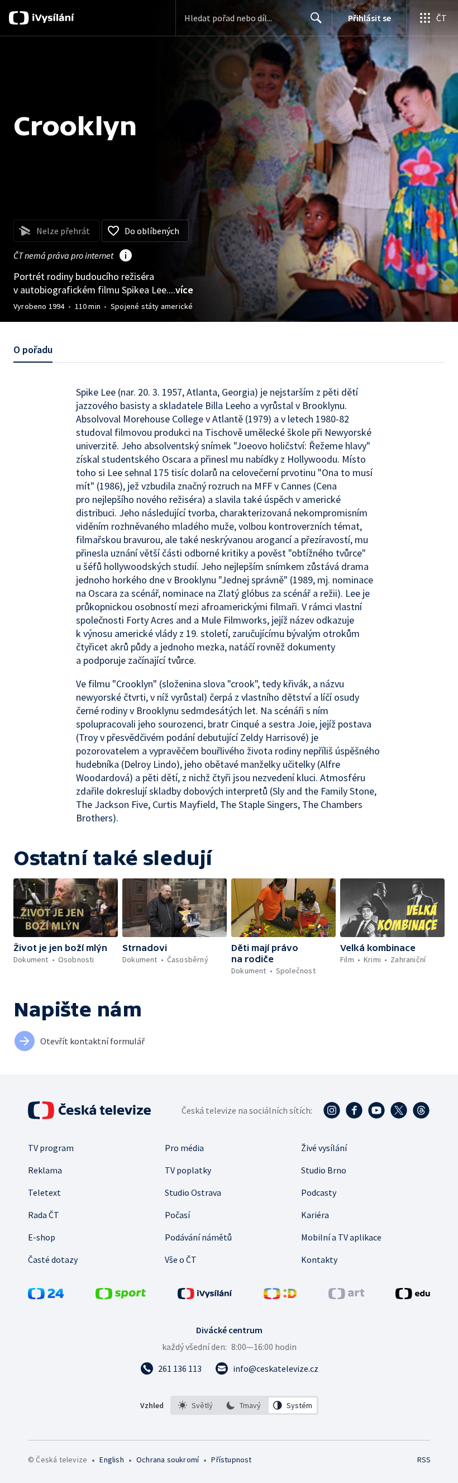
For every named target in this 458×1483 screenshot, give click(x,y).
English (111, 1460)
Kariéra (315, 1214)
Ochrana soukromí (167, 1460)
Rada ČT (43, 1214)
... (181, 289)
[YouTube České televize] (376, 1110)
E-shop (41, 1237)
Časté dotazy (53, 1259)
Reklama (45, 1170)
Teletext (44, 1192)
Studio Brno (323, 1170)
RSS (423, 1460)
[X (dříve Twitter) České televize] (399, 1110)
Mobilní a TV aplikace (341, 1237)
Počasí (177, 1214)
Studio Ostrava (193, 1192)
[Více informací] (125, 256)
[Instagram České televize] (332, 1110)
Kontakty (319, 1259)
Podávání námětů (198, 1237)
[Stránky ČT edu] (412, 1295)
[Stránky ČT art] (346, 1295)
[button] (65, 907)
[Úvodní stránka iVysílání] (51, 18)
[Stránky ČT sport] (121, 1295)
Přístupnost (231, 1460)
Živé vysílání (324, 1147)
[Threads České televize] (421, 1110)
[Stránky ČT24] (46, 1295)
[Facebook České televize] (354, 1110)
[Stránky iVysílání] (205, 1295)
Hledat (316, 18)
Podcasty (318, 1192)
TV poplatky (188, 1170)
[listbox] (244, 1405)
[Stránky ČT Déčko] (280, 1295)
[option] (196, 1405)
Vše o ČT (181, 1259)
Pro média (184, 1147)
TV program (51, 1147)
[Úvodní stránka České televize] (90, 1110)
